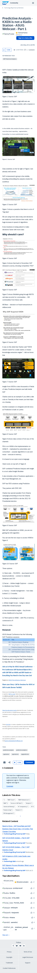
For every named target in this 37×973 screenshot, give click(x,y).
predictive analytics (21, 750)
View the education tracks (9, 710)
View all (5, 935)
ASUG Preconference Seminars (17, 680)
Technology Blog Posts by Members (13, 8)
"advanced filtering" (8, 806)
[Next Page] (20, 816)
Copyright (9, 957)
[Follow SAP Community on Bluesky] (17, 946)
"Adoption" (28, 803)
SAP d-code (12, 694)
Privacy (9, 952)
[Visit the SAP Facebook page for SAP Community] (13, 946)
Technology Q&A (10, 861)
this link (8, 724)
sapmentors (15, 754)
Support (27, 963)
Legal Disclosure (27, 957)
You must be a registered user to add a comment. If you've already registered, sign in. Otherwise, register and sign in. (17, 779)
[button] (4, 50)
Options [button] (17, 41)
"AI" (32, 806)
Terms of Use (28, 952)
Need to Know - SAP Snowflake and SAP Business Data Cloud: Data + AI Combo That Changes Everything (17, 828)
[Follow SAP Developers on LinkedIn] (24, 946)
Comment (9, 786)
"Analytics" (18, 810)
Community (14, 3)
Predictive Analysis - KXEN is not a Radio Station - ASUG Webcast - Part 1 (17, 24)
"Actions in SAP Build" (16, 803)
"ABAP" (5, 803)
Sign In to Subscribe (25, 38)
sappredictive (25, 754)
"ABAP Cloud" (10, 800)
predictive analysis (8, 750)
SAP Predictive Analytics (9, 59)
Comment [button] (29, 762)
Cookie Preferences (9, 968)
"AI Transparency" (22, 806)
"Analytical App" (7, 810)
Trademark (9, 963)
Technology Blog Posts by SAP (14, 834)
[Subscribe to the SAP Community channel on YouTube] (20, 946)
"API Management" (8, 813)
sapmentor (6, 754)
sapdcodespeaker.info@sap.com (14, 741)
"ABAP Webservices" (23, 800)
